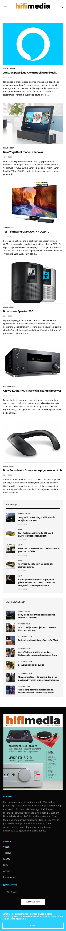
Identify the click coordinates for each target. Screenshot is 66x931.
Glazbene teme (25, 637)
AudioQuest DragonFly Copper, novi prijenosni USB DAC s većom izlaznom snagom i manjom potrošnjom (36, 582)
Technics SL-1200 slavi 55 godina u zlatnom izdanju (35, 565)
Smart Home (9, 68)
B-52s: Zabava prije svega (31, 664)
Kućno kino (9, 386)
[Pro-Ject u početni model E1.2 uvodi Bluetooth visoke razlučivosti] (10, 533)
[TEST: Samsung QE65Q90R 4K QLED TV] (33, 203)
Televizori (8, 227)
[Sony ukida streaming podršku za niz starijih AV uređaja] (10, 517)
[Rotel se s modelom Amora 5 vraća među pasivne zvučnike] (10, 548)
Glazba (7, 858)
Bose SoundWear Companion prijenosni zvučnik (32, 470)
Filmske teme (24, 624)
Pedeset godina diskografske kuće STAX (38, 640)
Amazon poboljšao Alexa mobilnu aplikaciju (30, 72)
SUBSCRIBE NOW (33, 902)
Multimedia (8, 148)
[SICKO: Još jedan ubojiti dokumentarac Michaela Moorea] (10, 627)
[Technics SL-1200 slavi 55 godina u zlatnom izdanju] (10, 564)
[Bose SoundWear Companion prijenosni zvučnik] (33, 442)
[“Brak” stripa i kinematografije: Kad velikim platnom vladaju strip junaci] (10, 690)
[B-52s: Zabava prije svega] (10, 665)
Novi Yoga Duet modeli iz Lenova (23, 152)
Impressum (9, 877)
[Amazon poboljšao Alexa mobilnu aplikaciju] (33, 44)
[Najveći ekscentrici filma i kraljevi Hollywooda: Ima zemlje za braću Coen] (10, 652)
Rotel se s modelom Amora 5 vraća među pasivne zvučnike (38, 550)
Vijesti (6, 846)
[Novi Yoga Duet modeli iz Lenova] (33, 124)
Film (5, 864)
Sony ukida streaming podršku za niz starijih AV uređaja (36, 519)
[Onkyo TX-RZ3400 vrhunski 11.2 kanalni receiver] (33, 362)
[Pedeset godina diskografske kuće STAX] (10, 640)
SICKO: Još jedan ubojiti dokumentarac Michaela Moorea (37, 629)
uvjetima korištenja (16, 918)
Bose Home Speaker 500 (18, 311)
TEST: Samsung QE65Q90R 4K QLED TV (26, 232)
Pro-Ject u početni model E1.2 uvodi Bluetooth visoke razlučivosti (35, 534)
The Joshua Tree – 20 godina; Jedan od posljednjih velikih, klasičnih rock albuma (38, 678)
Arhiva (6, 870)
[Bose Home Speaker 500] (33, 283)
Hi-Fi (20, 529)
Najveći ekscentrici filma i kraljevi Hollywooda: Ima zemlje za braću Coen (37, 654)
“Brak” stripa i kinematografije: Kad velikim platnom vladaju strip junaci (36, 691)
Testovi (7, 852)
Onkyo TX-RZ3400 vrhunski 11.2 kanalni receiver (32, 391)
